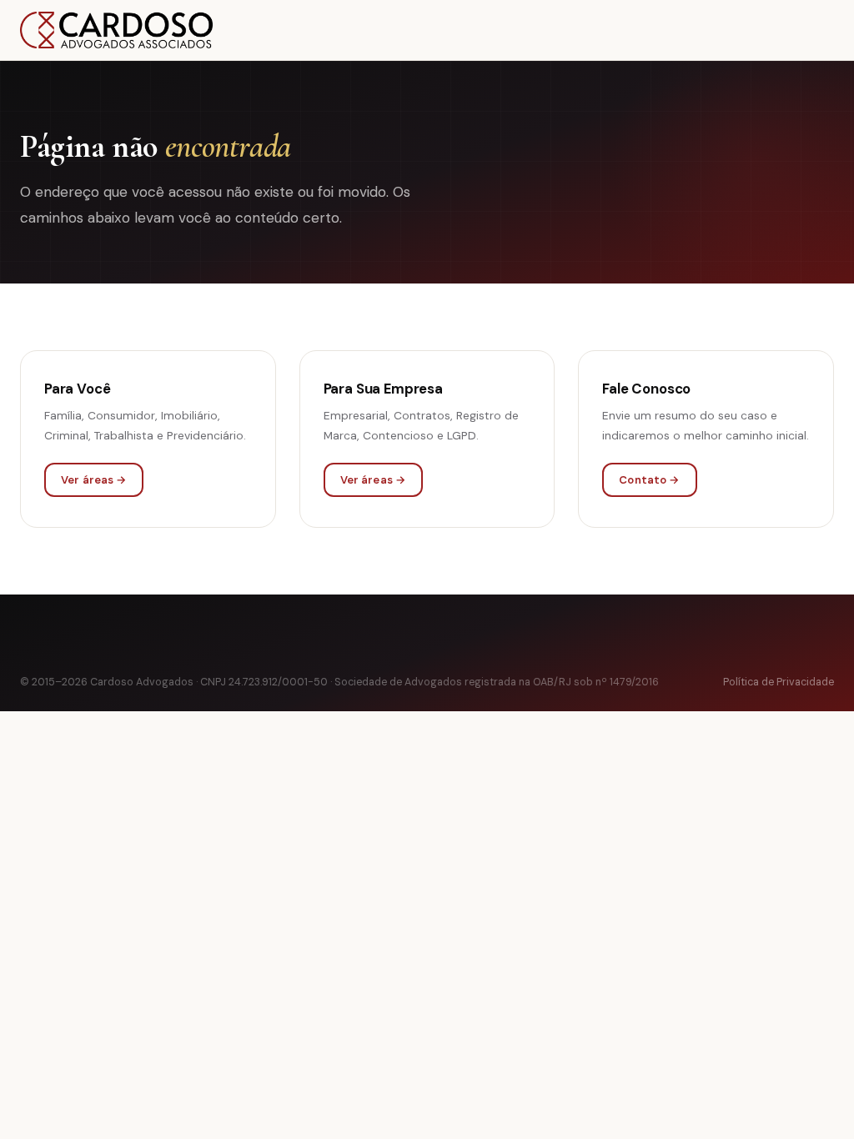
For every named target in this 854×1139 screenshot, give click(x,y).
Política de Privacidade (778, 682)
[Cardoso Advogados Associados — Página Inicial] (116, 30)
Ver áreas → (94, 480)
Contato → (649, 480)
